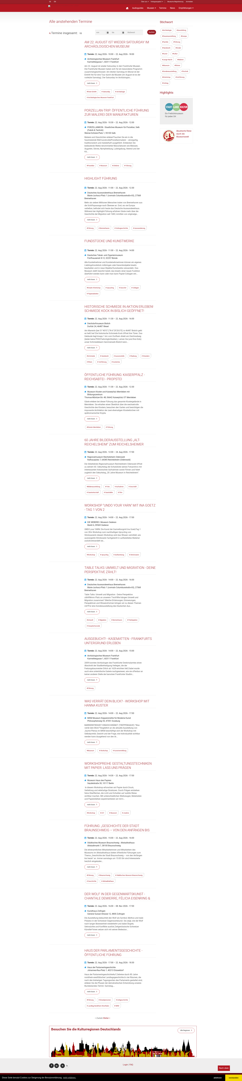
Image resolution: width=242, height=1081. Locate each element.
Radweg (133, 356)
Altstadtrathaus (108, 881)
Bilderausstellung (94, 487)
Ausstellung (182, 30)
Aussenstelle (119, 356)
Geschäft (133, 487)
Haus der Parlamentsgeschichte (101, 967)
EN (55, 2)
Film (120, 492)
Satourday (106, 92)
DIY (102, 813)
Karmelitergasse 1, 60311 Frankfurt (103, 62)
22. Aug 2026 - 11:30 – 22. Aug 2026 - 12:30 (110, 387)
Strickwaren (134, 555)
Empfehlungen (185, 8)
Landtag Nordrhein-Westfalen (98, 1006)
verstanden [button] (233, 1078)
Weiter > (106, 1018)
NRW (117, 1006)
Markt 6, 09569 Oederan (98, 525)
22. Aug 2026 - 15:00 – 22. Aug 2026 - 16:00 (110, 838)
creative (126, 813)
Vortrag (165, 83)
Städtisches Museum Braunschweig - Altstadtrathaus (110, 843)
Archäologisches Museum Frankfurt (103, 59)
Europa (184, 36)
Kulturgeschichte (121, 228)
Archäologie (120, 92)
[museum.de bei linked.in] (56, 1065)
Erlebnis (116, 166)
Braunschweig (105, 875)
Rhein (90, 362)
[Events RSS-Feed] (62, 1065)
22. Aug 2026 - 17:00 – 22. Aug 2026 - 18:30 (110, 962)
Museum (103, 166)
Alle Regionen (185, 1030)
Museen (150, 8)
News (172, 8)
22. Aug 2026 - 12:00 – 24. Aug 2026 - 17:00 (110, 452)
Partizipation (132, 620)
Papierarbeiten (93, 294)
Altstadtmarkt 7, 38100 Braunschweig (104, 845)
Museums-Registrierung (175, 2)
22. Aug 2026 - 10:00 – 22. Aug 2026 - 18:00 (110, 54)
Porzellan (91, 166)
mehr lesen (91, 83)
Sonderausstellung (169, 71)
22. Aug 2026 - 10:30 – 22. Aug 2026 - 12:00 (110, 122)
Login (125, 1064)
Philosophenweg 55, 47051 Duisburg (103, 721)
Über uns (144, 2)
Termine (162, 8)
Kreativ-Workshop (94, 288)
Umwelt (90, 620)
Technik (185, 71)
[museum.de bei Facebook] (51, 1065)
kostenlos (116, 362)
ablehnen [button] (218, 1078)
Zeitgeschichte (122, 1000)
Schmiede (91, 356)
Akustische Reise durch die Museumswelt (183, 134)
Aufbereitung (119, 555)
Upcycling (110, 288)
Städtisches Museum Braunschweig (129, 875)
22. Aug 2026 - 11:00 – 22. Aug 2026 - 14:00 (110, 250)
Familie (165, 42)
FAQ (131, 1064)
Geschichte (92, 881)
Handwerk (105, 356)
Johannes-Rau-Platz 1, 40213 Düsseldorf (105, 970)
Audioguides (137, 8)
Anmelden (189, 2)
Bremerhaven (104, 228)
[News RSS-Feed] (67, 1065)
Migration (102, 620)
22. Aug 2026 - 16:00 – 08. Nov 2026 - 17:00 (110, 906)
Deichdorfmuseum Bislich (98, 323)
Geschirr (123, 288)
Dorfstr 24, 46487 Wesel (98, 326)
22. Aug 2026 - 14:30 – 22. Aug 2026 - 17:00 (110, 775)
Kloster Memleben (94, 427)
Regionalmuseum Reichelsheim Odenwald (106, 457)
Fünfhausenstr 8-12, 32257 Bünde (102, 258)
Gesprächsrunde (94, 626)
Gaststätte (109, 492)
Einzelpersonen (105, 1000)
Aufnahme (120, 487)
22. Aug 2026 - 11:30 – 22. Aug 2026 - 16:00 (110, 318)
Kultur (175, 54)
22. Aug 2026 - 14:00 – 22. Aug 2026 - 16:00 (110, 580)
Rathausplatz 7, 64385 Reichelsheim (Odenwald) (109, 460)
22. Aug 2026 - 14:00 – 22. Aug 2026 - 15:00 (110, 651)
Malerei (181, 60)
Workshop (91, 555)
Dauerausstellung (169, 36)
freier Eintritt (92, 92)
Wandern (146, 356)
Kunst (165, 54)
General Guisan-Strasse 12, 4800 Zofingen (106, 914)
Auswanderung (139, 228)
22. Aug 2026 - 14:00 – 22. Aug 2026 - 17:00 (110, 517)
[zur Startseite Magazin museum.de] (63, 6)
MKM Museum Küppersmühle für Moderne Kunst (109, 718)
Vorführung (102, 362)
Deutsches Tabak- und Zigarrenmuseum (105, 255)
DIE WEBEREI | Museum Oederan (101, 522)
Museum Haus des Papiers (99, 780)
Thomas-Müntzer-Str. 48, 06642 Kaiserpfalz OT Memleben (110, 397)
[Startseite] (127, 8)
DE (50, 2)
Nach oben (224, 1068)
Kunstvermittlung (120, 751)
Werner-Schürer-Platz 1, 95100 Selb (100, 133)
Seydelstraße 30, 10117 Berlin (100, 783)
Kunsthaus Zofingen (96, 911)
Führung (128, 166)
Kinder (178, 48)
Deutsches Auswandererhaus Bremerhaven (106, 193)
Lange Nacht (167, 60)
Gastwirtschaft (93, 492)
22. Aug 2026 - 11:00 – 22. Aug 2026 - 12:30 (110, 188)
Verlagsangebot (156, 2)
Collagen (135, 288)
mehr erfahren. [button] (69, 1078)
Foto (108, 487)
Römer (177, 65)
